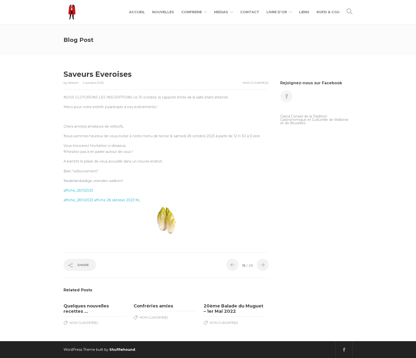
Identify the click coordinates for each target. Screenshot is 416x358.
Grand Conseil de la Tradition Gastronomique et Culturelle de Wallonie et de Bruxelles (314, 120)
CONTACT (249, 12)
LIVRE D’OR (276, 12)
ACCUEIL (137, 12)
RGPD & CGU (328, 12)
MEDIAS (221, 12)
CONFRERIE (191, 12)
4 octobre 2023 (93, 83)
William (73, 83)
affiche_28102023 (78, 190)
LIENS (304, 12)
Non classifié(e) (256, 83)
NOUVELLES (163, 12)
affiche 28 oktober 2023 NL (117, 200)
